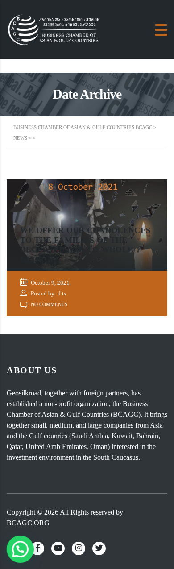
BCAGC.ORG (28, 523)
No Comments (48, 304)
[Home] (56, 29)
